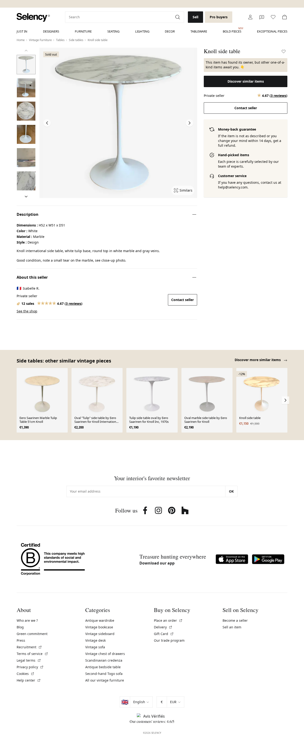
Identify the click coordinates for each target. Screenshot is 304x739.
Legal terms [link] (29, 660)
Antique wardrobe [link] (99, 620)
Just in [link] (22, 31)
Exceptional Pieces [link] (272, 31)
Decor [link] (170, 31)
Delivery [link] (163, 627)
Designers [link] (51, 31)
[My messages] (262, 17)
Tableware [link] (198, 31)
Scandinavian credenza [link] (103, 660)
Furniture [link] (83, 31)
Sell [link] (195, 17)
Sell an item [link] (232, 627)
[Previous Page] (47, 123)
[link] (33, 17)
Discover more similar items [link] (258, 360)
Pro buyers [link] (219, 17)
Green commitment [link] (32, 633)
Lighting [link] (142, 31)
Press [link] (21, 640)
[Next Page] (189, 123)
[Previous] (26, 50)
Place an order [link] (168, 620)
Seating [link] (113, 31)
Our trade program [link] (169, 640)
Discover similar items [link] (246, 81)
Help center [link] (29, 680)
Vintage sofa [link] (95, 647)
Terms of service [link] (32, 653)
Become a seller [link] (235, 620)
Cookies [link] (25, 673)
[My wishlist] (273, 17)
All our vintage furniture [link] (104, 680)
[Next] (26, 196)
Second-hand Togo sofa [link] (104, 673)
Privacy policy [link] (30, 667)
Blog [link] (20, 627)
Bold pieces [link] (232, 30)
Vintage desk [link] (95, 640)
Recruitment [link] (29, 647)
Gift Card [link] (164, 633)
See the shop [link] (27, 311)
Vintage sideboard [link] (99, 633)
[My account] (250, 17)
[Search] (178, 17)
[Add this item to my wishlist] (283, 51)
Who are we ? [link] (27, 620)
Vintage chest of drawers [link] (105, 653)
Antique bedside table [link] (103, 667)
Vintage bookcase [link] (99, 627)
